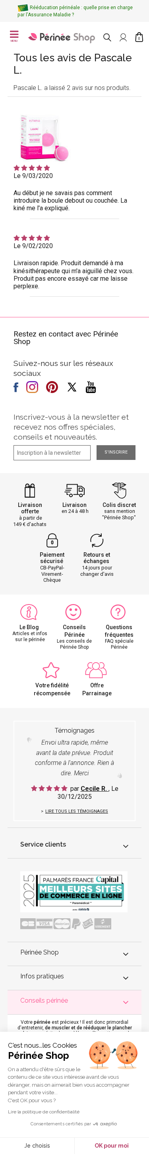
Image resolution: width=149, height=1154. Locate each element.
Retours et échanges (96, 558)
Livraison (74, 505)
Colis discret (119, 505)
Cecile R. (94, 788)
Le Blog (29, 627)
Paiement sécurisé (52, 558)
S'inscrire (116, 452)
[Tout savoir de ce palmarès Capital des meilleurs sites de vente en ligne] (74, 891)
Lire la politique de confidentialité (43, 1112)
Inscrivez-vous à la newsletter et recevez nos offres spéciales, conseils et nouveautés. (71, 427)
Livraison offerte (30, 508)
